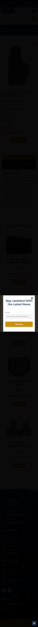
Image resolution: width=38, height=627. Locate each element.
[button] (32, 298)
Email (7, 312)
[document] (19, 313)
